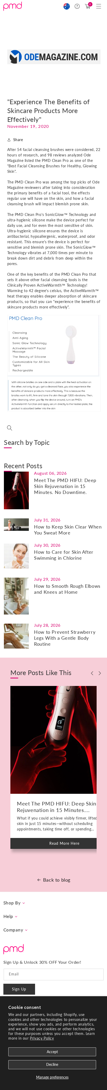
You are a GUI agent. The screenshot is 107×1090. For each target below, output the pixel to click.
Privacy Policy (42, 1038)
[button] (98, 6)
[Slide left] (92, 673)
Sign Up (19, 989)
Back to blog (56, 880)
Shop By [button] (12, 903)
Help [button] (8, 916)
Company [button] (13, 930)
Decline (52, 1064)
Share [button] (18, 139)
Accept (52, 1051)
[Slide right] (100, 673)
